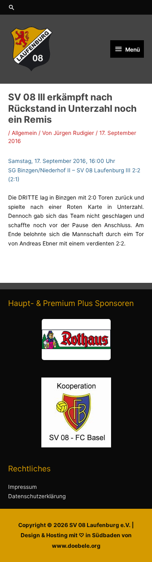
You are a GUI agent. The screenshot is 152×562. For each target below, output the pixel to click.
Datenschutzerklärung (37, 496)
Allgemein (24, 133)
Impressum (22, 487)
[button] (76, 7)
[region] (76, 339)
